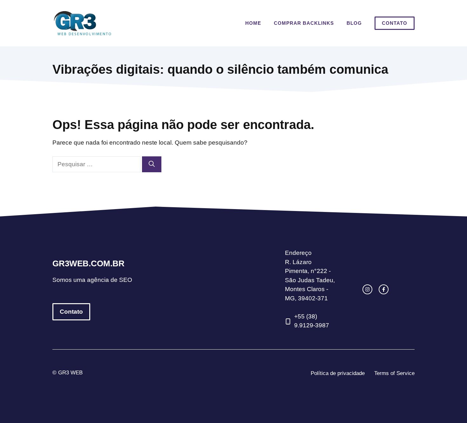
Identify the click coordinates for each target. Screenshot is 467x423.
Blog (354, 23)
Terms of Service (394, 373)
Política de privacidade (338, 373)
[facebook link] (384, 289)
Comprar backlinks (304, 23)
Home (253, 23)
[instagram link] (367, 289)
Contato (394, 23)
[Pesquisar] (151, 164)
